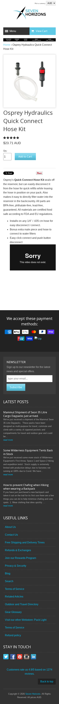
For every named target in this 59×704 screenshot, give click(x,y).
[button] (11, 137)
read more (8, 440)
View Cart (41, 31)
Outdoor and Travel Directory (21, 604)
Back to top (46, 681)
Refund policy (13, 635)
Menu (13, 31)
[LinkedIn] (33, 657)
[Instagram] (26, 657)
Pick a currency (40, 3)
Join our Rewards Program (20, 558)
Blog (7, 573)
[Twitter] (6, 657)
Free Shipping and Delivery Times (25, 542)
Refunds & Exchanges (18, 550)
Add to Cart (25, 156)
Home (6, 44)
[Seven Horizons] (29, 13)
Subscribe (16, 387)
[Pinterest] (19, 657)
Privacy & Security (15, 565)
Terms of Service (14, 589)
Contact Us (11, 534)
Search (9, 581)
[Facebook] (12, 657)
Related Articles (14, 596)
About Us (10, 527)
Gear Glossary (13, 612)
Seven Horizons (32, 694)
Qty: (5, 151)
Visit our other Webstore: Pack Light (25, 619)
